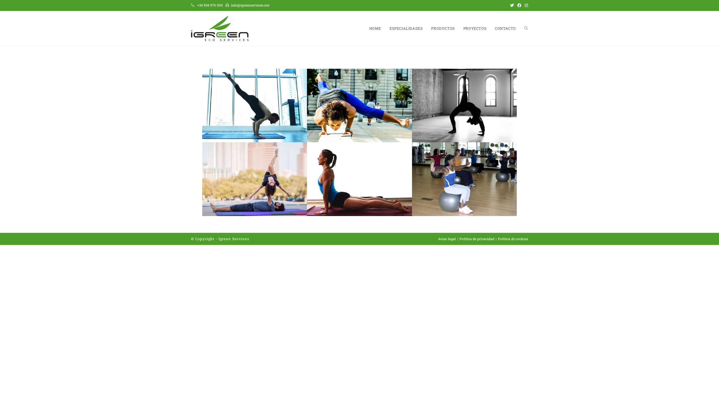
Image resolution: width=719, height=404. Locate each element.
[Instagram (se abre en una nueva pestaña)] (525, 5)
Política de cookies (513, 239)
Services (240, 238)
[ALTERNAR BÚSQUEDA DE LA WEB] (526, 28)
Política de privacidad (476, 239)
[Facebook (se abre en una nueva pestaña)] (519, 5)
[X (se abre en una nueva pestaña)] (512, 5)
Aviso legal (447, 239)
